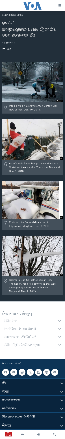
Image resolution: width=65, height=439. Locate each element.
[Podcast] (46, 372)
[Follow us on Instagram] (22, 372)
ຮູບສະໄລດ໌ (8, 22)
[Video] (22, 434)
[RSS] (38, 372)
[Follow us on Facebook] (5, 372)
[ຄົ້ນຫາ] (54, 434)
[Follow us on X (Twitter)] (30, 372)
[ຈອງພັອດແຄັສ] (54, 372)
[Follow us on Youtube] (13, 372)
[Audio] (38, 434)
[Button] (6, 49)
